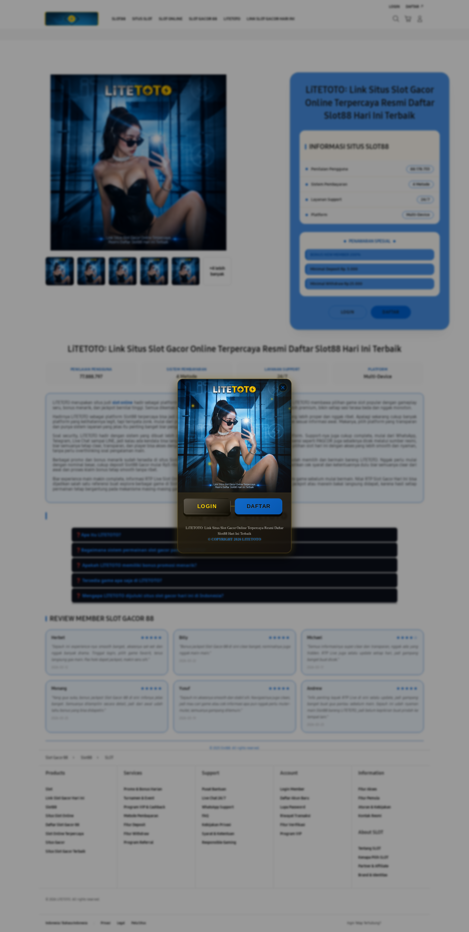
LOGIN (207, 506)
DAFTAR (259, 506)
